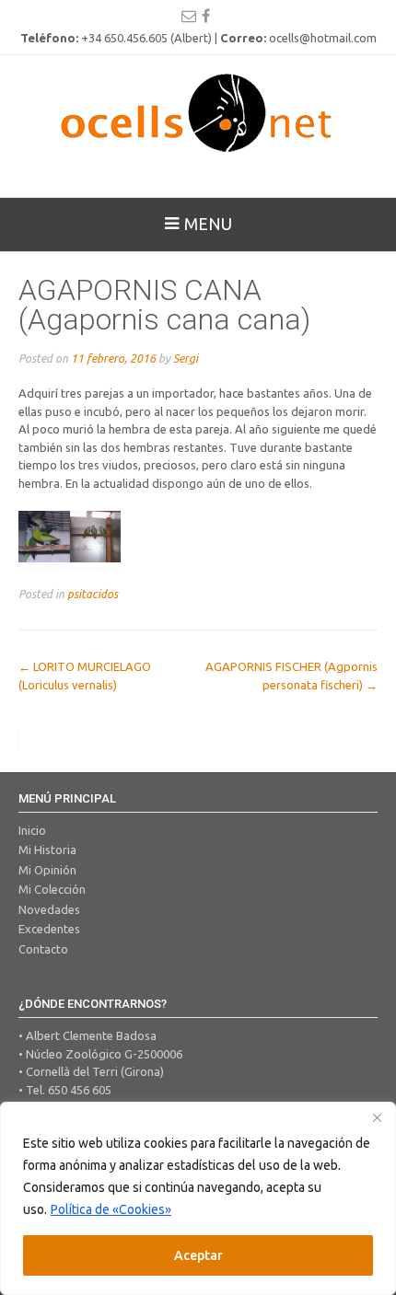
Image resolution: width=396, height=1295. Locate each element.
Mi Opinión (47, 869)
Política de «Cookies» (111, 1209)
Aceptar (198, 1255)
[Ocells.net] (198, 112)
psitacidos (92, 593)
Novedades (49, 909)
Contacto (43, 948)
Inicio (32, 830)
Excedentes (49, 928)
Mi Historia (47, 849)
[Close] (377, 1117)
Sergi (185, 358)
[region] (198, 1198)
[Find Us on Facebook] (206, 15)
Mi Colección (52, 889)
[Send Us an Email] (188, 15)
